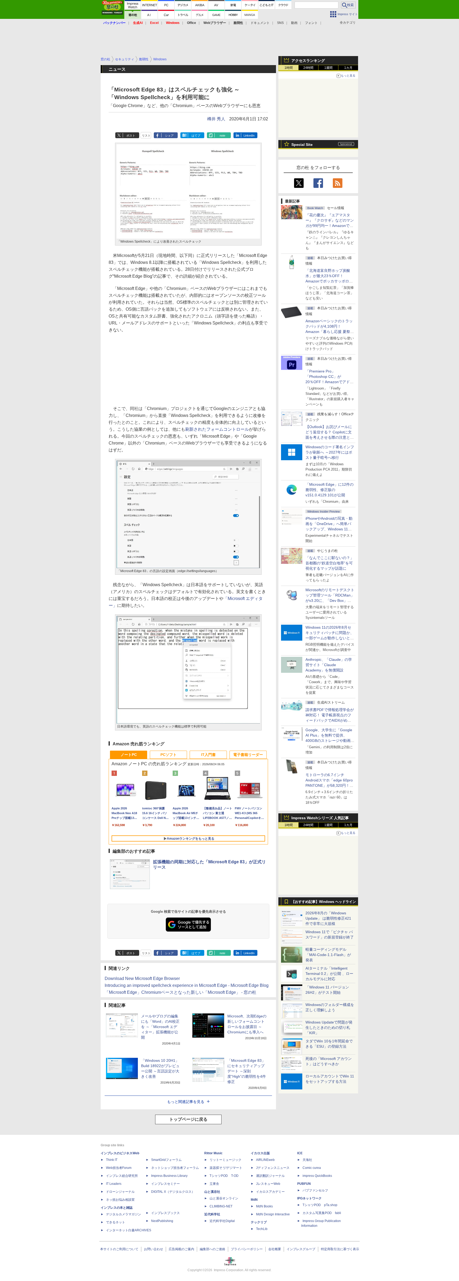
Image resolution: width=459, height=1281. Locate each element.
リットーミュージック (225, 1160)
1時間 (288, 68)
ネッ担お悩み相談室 (120, 1200)
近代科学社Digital (222, 1221)
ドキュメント (260, 23)
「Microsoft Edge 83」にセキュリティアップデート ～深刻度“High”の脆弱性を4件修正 (246, 1071)
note (222, 135)
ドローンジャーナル (120, 1192)
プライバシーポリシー (247, 1249)
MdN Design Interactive (273, 1214)
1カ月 (348, 68)
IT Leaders (113, 1184)
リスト (146, 135)
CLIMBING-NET (221, 1206)
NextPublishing (162, 1221)
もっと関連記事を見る (185, 1102)
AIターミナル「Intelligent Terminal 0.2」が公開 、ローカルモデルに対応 (329, 973)
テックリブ (259, 1222)
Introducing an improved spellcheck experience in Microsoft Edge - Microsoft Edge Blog (187, 985)
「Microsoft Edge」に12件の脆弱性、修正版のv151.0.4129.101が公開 (329, 489)
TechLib (261, 1229)
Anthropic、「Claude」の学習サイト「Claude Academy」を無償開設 (328, 664)
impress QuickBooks (317, 1176)
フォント (311, 23)
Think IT (111, 1160)
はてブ (196, 135)
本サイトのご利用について (119, 1249)
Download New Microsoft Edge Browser (142, 978)
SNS (280, 23)
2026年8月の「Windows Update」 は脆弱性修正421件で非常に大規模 (328, 918)
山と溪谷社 (212, 1192)
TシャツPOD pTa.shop (320, 1205)
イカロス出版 (260, 1153)
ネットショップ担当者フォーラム (175, 1168)
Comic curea (312, 1168)
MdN (254, 1200)
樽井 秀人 (216, 119)
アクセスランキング (308, 60)
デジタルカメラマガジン (123, 1214)
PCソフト (168, 754)
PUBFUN (304, 1184)
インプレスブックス (165, 1213)
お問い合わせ (153, 1249)
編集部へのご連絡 (212, 1249)
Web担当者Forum (118, 1168)
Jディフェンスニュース (273, 1168)
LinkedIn (249, 135)
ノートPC (129, 754)
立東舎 (214, 1184)
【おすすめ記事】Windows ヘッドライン (323, 902)
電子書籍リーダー (248, 754)
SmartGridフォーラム (166, 1160)
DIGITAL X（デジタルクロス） (173, 1192)
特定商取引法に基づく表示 (340, 1249)
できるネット (115, 1222)
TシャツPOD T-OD (224, 1176)
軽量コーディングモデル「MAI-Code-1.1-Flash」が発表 (328, 954)
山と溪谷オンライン (224, 1198)
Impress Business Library (169, 1176)
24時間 (308, 68)
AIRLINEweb (265, 1160)
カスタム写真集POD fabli (322, 1213)
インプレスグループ (301, 1249)
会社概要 (274, 1249)
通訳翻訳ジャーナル (270, 1176)
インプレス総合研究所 (122, 1176)
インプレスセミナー (165, 1184)
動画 (294, 23)
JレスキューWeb (268, 1184)
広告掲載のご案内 (181, 1249)
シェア (169, 135)
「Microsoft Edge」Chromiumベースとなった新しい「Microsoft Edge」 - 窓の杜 (180, 992)
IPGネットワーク (309, 1198)
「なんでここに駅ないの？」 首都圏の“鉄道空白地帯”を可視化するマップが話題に (331, 563)
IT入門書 (208, 754)
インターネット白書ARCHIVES (128, 1230)
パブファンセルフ (315, 1190)
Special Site (302, 144)
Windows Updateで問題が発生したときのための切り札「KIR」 (328, 1027)
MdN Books (264, 1206)
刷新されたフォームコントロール (217, 429)
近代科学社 (212, 1214)
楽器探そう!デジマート (226, 1168)
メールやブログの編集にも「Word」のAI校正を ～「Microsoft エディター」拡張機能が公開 (160, 1026)
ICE (300, 1153)
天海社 (307, 1160)
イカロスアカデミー (270, 1192)
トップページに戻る (188, 1119)
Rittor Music (213, 1153)
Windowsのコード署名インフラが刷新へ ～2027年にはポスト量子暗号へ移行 (329, 452)
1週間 (328, 68)
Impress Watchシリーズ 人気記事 (320, 818)
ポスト (130, 135)
